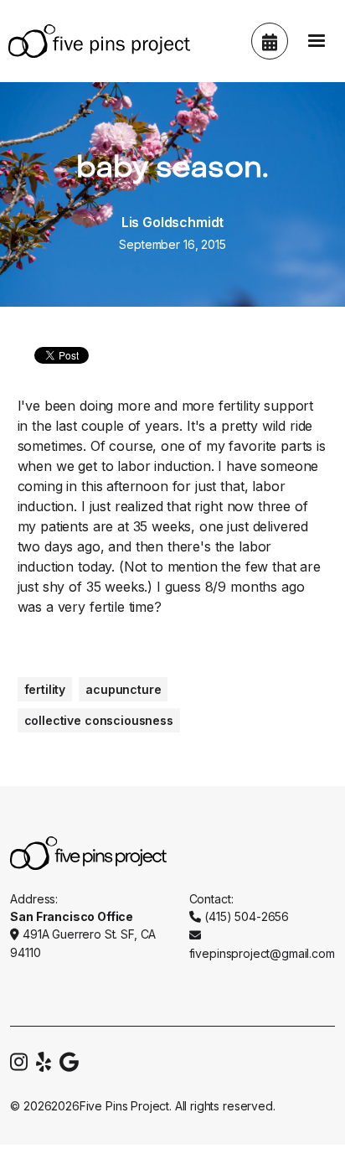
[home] (95, 41)
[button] (316, 41)
